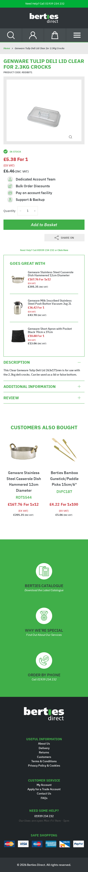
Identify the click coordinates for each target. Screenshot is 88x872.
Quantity (9, 211)
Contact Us (44, 793)
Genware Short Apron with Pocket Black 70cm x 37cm (50, 330)
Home (6, 48)
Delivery (44, 748)
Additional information (29, 386)
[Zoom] (70, 137)
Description (16, 362)
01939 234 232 (54, 3)
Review (11, 397)
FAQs (44, 798)
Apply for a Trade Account (44, 789)
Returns (44, 752)
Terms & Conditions (44, 761)
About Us (44, 743)
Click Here (63, 250)
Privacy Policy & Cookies (44, 765)
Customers (44, 757)
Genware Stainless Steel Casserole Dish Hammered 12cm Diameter (50, 273)
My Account (44, 785)
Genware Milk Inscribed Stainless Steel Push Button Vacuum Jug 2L (50, 302)
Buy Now (24, 490)
